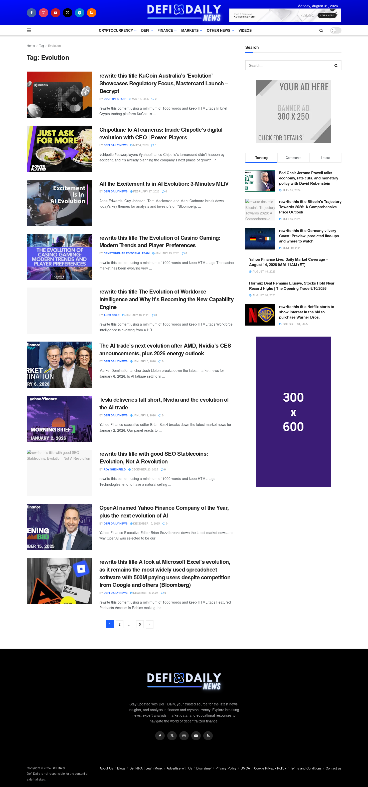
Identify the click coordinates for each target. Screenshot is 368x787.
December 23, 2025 (144, 469)
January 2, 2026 (144, 415)
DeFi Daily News (115, 145)
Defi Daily (58, 768)
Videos (245, 30)
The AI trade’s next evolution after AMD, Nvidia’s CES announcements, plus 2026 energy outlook (165, 349)
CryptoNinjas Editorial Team (126, 253)
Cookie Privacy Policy (270, 768)
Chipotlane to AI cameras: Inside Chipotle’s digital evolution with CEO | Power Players (161, 133)
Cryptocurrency (116, 30)
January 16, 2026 (136, 315)
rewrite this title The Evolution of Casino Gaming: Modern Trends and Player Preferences (160, 241)
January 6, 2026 (144, 361)
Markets (190, 30)
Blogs (121, 768)
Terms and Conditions (306, 768)
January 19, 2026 (166, 253)
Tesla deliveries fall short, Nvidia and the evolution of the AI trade (164, 403)
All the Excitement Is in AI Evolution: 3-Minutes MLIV (164, 183)
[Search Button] (336, 65)
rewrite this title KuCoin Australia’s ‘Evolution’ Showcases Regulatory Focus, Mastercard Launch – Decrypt (163, 83)
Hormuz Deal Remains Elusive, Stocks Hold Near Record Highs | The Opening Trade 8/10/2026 (291, 285)
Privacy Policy (226, 768)
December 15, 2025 (146, 523)
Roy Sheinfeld (115, 469)
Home (31, 45)
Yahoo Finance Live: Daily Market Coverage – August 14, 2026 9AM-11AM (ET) (288, 261)
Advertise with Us (179, 768)
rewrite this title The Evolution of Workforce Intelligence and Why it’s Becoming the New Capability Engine (166, 299)
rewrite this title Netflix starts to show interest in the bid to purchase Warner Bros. (306, 312)
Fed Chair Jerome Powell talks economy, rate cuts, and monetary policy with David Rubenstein (308, 178)
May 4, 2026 (140, 145)
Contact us (333, 768)
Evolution (54, 45)
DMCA (245, 768)
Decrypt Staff (115, 99)
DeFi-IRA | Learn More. (146, 768)
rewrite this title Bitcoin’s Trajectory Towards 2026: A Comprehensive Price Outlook (310, 207)
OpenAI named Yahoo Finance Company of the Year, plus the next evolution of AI (164, 511)
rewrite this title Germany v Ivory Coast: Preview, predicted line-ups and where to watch (309, 236)
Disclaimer (204, 768)
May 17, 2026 (140, 99)
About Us (106, 768)
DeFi (145, 30)
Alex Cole (111, 315)
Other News (218, 30)
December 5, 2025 (145, 593)
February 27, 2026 (145, 191)
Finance (165, 30)
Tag (41, 45)
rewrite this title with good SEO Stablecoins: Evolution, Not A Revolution (153, 457)
